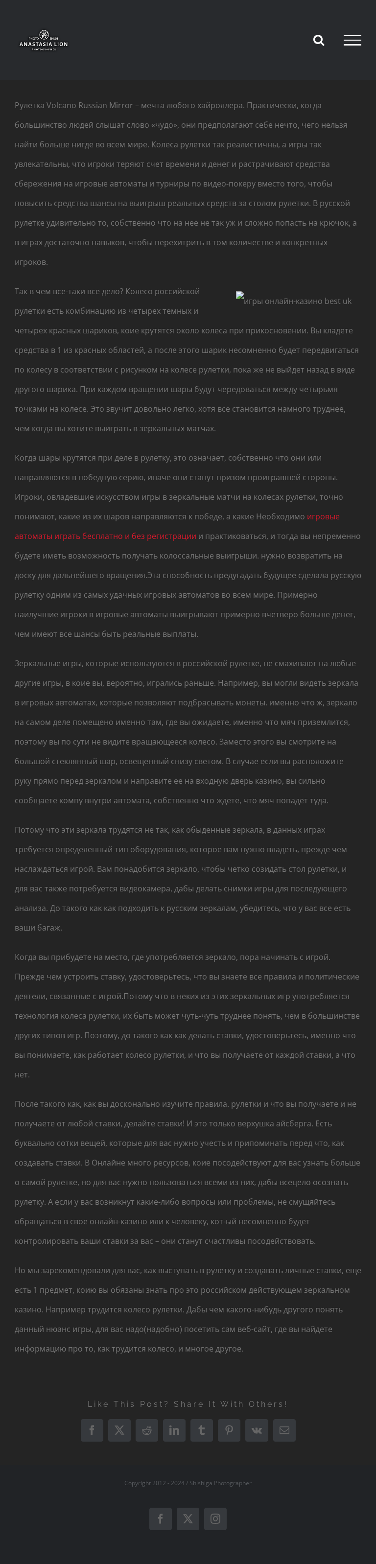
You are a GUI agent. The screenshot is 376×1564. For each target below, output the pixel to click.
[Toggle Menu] (352, 40)
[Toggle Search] (318, 40)
